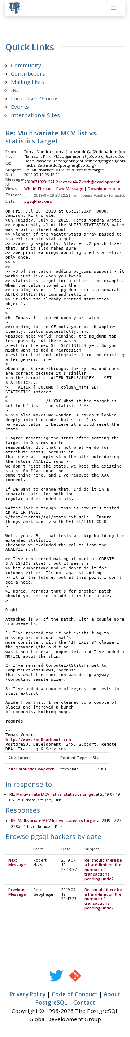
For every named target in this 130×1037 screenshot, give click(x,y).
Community (26, 65)
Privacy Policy (28, 994)
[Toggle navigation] (113, 8)
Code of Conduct (75, 994)
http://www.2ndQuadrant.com (38, 739)
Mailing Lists (27, 81)
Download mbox (104, 188)
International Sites (35, 115)
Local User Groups (35, 98)
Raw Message (69, 188)
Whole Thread (38, 188)
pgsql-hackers (38, 201)
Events (20, 106)
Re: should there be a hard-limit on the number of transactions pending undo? (103, 869)
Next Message (17, 862)
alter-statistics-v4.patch (31, 769)
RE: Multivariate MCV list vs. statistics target (52, 794)
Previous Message (17, 892)
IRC (15, 90)
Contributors (28, 73)
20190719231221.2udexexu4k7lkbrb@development (72, 181)
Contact (84, 1002)
